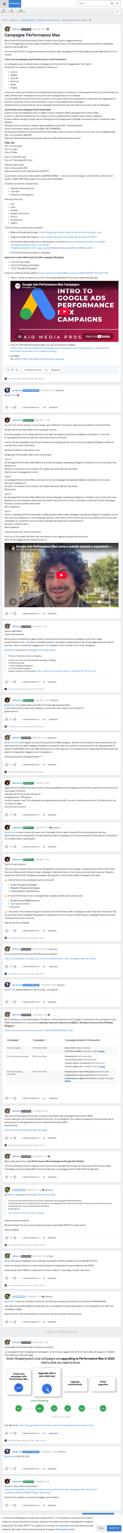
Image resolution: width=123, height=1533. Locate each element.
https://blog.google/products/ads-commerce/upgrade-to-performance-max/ (56, 1425)
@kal (51, 1256)
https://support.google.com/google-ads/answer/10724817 (68, 237)
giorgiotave (17, 390)
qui (45, 540)
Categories (20, 12)
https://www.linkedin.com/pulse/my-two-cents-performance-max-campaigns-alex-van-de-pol (50, 958)
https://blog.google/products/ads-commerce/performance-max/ (70, 232)
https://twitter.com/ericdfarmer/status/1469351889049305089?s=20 (38, 1030)
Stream (3, 12)
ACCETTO (114, 1528)
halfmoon (16, 29)
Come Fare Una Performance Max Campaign (25, 1130)
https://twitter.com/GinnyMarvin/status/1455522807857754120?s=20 (73, 273)
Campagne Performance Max (41, 650)
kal (13, 1190)
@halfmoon (60, 390)
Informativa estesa (65, 1529)
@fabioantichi (52, 737)
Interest (11, 12)
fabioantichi (17, 420)
